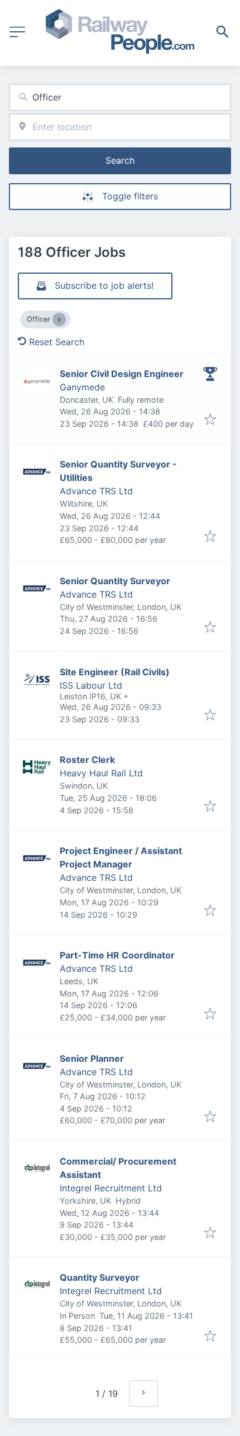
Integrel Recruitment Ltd (111, 1188)
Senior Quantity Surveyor (115, 580)
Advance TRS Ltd (96, 491)
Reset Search (56, 341)
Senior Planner (92, 1058)
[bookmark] (210, 420)
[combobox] (120, 97)
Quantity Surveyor (100, 1277)
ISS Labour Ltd (91, 685)
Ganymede (82, 387)
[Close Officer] (59, 319)
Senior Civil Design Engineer (122, 373)
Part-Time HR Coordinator (117, 955)
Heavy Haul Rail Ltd (101, 773)
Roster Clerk (87, 759)
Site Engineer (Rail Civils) (115, 672)
